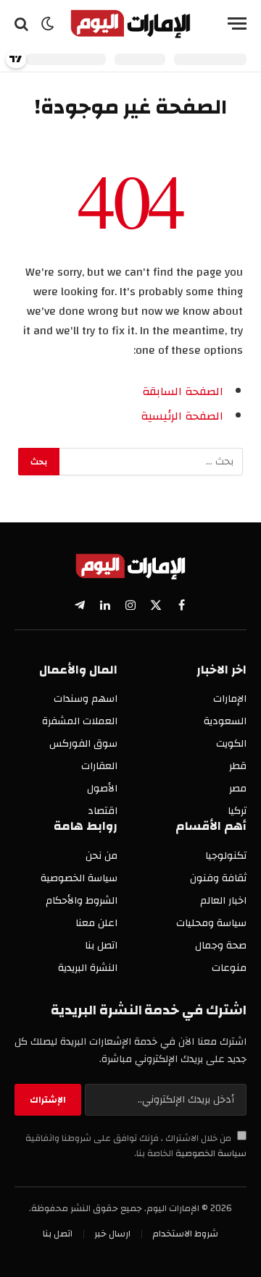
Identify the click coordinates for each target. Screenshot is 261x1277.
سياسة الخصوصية (209, 1153)
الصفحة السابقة (182, 391)
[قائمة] (237, 23)
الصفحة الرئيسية (182, 416)
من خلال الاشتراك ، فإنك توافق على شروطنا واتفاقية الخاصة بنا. (135, 1146)
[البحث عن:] (150, 461)
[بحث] (22, 23)
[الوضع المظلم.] (48, 24)
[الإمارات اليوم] (130, 23)
